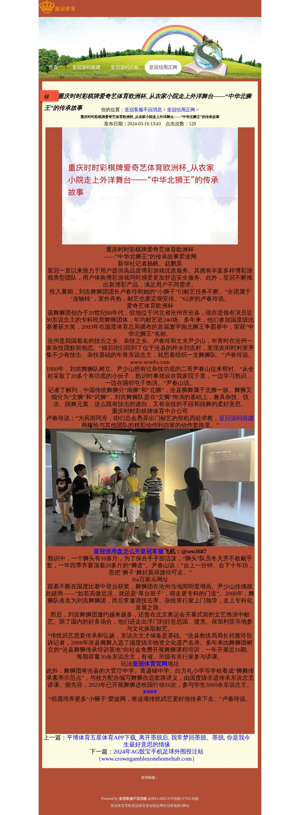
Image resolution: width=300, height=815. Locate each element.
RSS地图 (174, 799)
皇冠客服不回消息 (143, 109)
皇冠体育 (139, 806)
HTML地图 (190, 799)
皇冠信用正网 (181, 109)
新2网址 (183, 806)
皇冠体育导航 (121, 806)
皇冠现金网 (154, 806)
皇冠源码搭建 (236, 418)
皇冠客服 (170, 806)
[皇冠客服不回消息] (57, 13)
